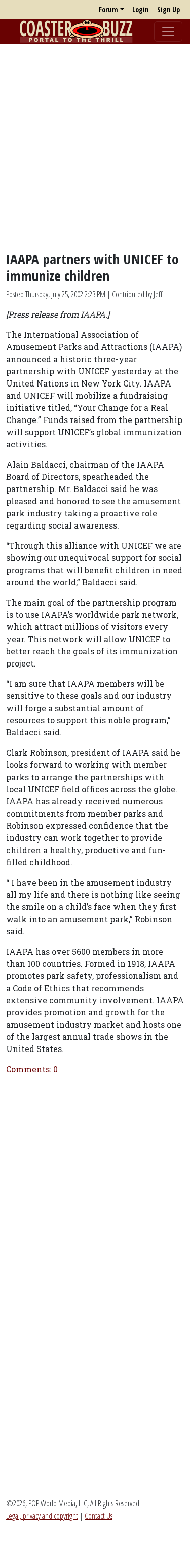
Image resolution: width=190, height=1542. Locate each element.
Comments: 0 (32, 1069)
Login (140, 9)
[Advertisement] (95, 147)
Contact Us (98, 1515)
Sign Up (168, 9)
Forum (108, 9)
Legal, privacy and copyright (42, 1515)
